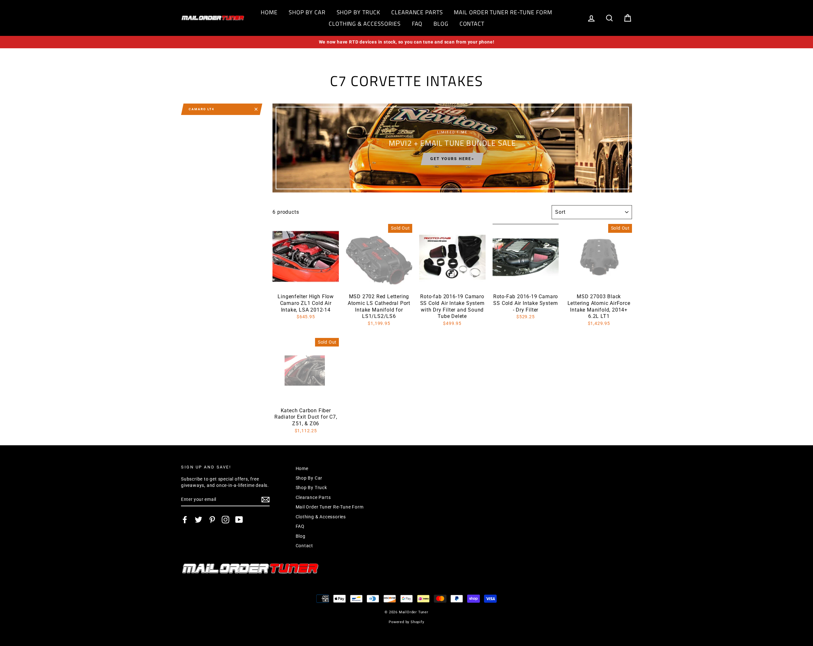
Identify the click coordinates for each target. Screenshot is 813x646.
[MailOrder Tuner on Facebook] (185, 519)
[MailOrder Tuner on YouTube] (239, 519)
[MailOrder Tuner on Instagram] (225, 519)
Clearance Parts (417, 12)
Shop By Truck (358, 12)
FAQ (417, 23)
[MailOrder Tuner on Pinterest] (212, 519)
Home (269, 12)
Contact (472, 23)
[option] (406, 42)
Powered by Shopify (406, 622)
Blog (440, 23)
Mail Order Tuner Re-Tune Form (503, 12)
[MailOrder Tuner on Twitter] (198, 519)
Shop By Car (307, 12)
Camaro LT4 (201, 109)
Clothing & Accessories (365, 23)
